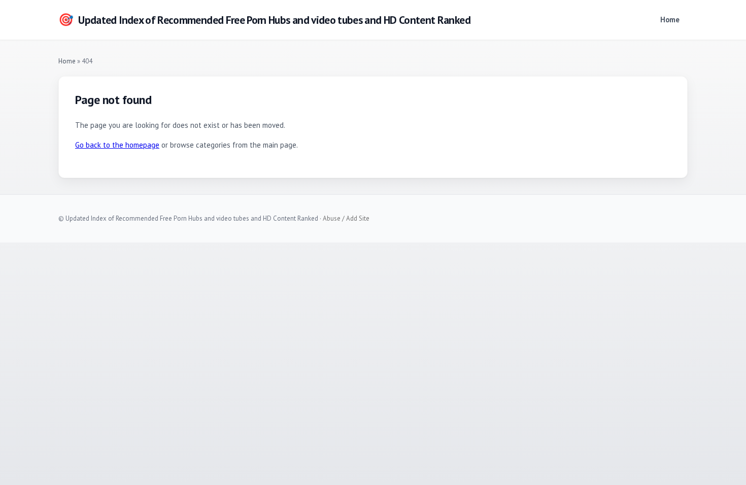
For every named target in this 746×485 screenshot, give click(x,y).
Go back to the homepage (117, 145)
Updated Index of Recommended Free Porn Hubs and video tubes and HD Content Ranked (264, 19)
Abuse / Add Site (346, 218)
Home (670, 19)
